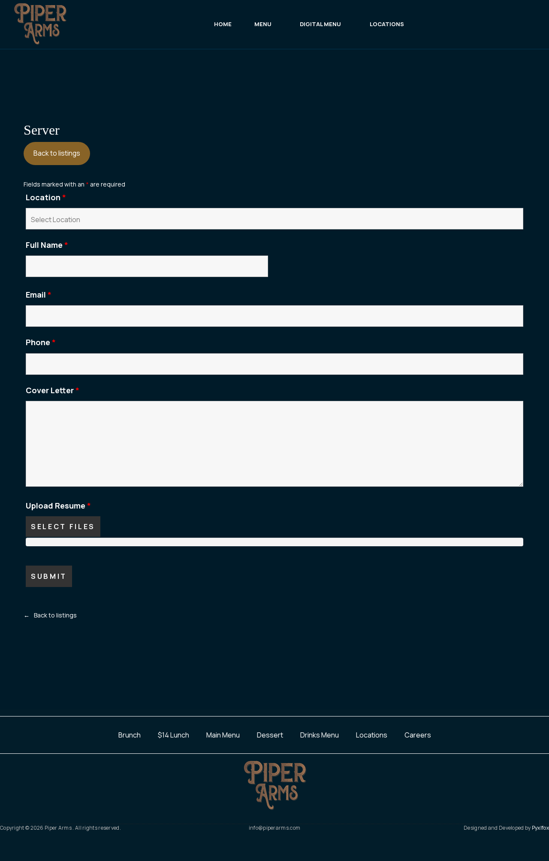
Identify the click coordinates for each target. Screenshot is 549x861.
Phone (41, 342)
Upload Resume (58, 505)
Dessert (270, 735)
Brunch (129, 735)
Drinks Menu (319, 735)
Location (46, 197)
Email (38, 294)
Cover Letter (52, 390)
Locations (371, 735)
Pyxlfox (540, 827)
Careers (417, 735)
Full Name (47, 245)
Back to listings (56, 153)
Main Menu (223, 735)
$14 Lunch (173, 735)
